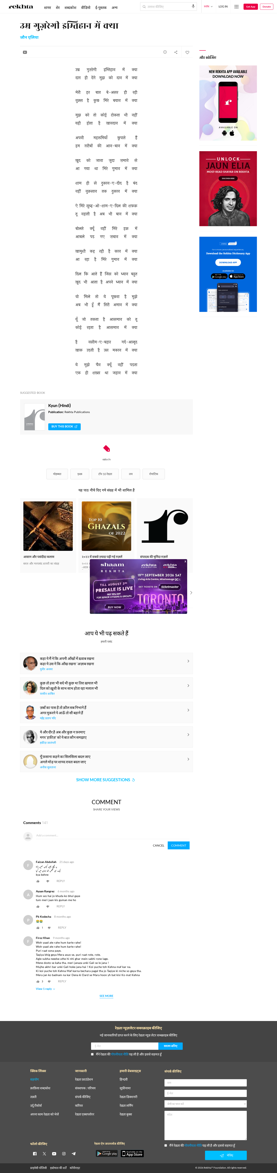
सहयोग (34, 1079)
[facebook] (34, 1153)
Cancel (158, 845)
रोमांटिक (153, 474)
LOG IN (223, 6)
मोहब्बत (57, 474)
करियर (79, 1105)
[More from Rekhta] (236, 7)
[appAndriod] (106, 1153)
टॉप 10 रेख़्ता (105, 474)
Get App (250, 6)
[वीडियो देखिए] (25, 52)
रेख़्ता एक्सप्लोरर (84, 1114)
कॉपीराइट (75, 1168)
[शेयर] (175, 52)
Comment (178, 845)
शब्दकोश (70, 7)
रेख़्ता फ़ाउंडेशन (84, 1079)
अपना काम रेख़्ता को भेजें (44, 1114)
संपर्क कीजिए (82, 1097)
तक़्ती (33, 1097)
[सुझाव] (165, 52)
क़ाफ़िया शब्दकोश (40, 1088)
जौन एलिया (29, 38)
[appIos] (132, 1153)
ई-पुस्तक (101, 7)
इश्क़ (79, 474)
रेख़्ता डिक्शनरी (128, 1097)
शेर (58, 7)
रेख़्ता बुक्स (126, 1114)
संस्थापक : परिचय (85, 1088)
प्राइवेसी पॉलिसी (38, 1168)
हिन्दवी (124, 1079)
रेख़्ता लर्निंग (126, 1105)
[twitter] (44, 1153)
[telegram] (73, 1153)
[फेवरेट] (187, 52)
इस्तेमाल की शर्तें (58, 1168)
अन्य (114, 7)
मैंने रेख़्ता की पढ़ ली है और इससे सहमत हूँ (129, 1054)
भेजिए (230, 1155)
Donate (267, 6)
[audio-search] (193, 6)
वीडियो (85, 7)
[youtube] (54, 1153)
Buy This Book (62, 427)
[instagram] (64, 1153)
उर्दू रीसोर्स (36, 1105)
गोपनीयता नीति (119, 1054)
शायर (47, 7)
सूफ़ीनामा (125, 1088)
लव (131, 474)
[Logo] (20, 7)
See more (106, 995)
